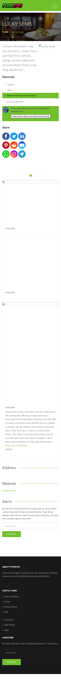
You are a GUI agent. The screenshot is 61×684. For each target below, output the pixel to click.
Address (11, 84)
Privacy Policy (10, 606)
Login (6, 630)
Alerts (9, 90)
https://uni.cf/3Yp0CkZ (16, 445)
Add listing (9, 624)
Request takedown (15, 101)
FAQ (6, 611)
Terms (7, 601)
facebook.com (9, 490)
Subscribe (11, 534)
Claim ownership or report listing (21, 95)
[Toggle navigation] (54, 6)
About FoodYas (11, 596)
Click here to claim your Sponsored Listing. (30, 116)
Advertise (8, 619)
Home (5, 31)
